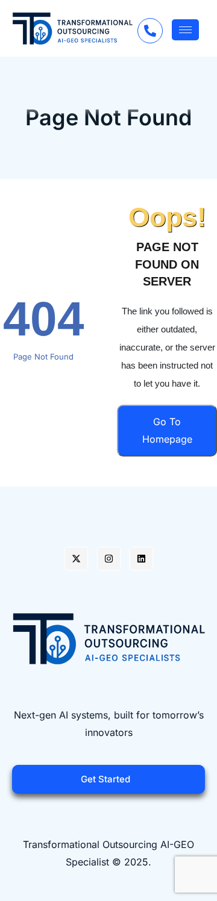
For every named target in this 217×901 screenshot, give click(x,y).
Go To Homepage (167, 430)
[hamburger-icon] (185, 29)
